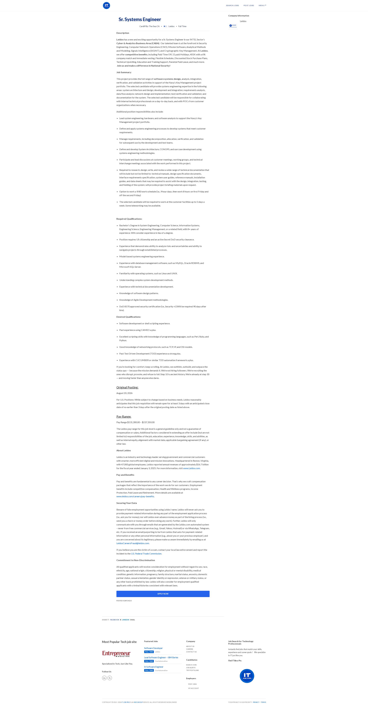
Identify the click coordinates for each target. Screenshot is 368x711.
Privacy (256, 702)
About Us (190, 646)
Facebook (114, 620)
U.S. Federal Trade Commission (146, 553)
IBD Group (138, 702)
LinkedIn (125, 620)
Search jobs (191, 665)
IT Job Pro (125, 702)
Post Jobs (249, 5)
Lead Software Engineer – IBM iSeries (161, 657)
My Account (193, 688)
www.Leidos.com (191, 468)
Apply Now (162, 594)
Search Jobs (232, 5)
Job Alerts (190, 667)
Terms (263, 702)
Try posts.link (192, 670)
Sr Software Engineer (154, 666)
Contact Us (191, 652)
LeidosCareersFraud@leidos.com (132, 543)
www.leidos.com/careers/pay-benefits (135, 496)
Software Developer (153, 648)
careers (189, 649)
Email (132, 620)
